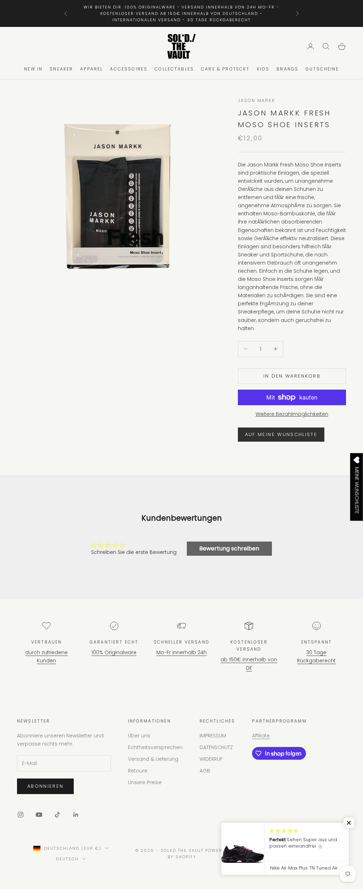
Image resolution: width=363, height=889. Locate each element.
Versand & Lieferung (153, 759)
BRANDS (287, 69)
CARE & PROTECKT (225, 69)
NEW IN (33, 69)
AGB (205, 770)
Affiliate (261, 735)
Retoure (137, 770)
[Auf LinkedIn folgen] (75, 814)
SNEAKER (61, 69)
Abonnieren (45, 786)
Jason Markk (256, 100)
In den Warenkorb (291, 376)
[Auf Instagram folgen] (20, 814)
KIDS (263, 69)
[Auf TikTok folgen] (57, 814)
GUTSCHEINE (322, 69)
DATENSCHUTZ (216, 747)
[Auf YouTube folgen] (39, 814)
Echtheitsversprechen (155, 747)
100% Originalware (113, 652)
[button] (349, 822)
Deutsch (67, 859)
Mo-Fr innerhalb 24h (181, 652)
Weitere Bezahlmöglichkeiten (292, 414)
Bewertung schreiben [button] (229, 548)
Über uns (139, 735)
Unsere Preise (145, 782)
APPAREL (91, 69)
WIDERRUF (211, 759)
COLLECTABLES (174, 69)
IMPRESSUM (213, 735)
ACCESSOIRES (128, 69)
